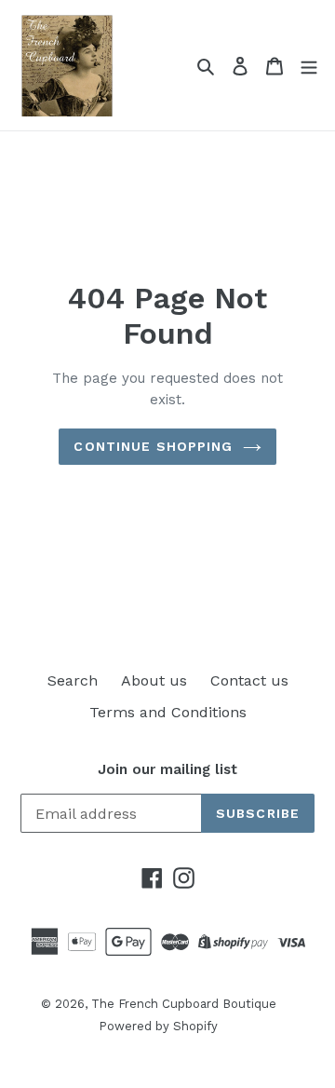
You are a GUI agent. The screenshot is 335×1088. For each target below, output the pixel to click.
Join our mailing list (167, 769)
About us (154, 680)
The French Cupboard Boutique (183, 1004)
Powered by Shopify (158, 1026)
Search (72, 680)
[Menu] (309, 65)
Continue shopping (153, 446)
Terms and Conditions (168, 712)
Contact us (249, 680)
